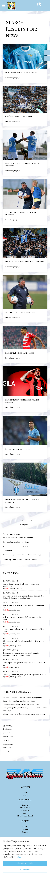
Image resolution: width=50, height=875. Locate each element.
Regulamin (18, 857)
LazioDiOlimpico (11, 598)
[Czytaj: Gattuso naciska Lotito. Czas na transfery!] (25, 194)
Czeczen (6, 697)
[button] (3, 5)
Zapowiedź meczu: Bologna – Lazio (16, 542)
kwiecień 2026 (8, 744)
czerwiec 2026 (8, 736)
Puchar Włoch (25, 807)
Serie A (25, 805)
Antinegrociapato (9, 708)
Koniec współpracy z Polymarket (21, 72)
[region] (25, 856)
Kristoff (5, 714)
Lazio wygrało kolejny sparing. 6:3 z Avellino (22, 164)
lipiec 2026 (6, 733)
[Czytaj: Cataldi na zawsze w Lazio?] (25, 430)
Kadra (25, 813)
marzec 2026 (7, 747)
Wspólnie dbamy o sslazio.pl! (19, 116)
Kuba (7, 588)
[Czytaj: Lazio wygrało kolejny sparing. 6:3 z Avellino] (25, 144)
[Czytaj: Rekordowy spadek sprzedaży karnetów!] (25, 243)
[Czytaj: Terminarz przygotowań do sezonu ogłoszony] (25, 479)
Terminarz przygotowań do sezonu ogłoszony (22, 500)
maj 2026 (6, 740)
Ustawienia (25, 870)
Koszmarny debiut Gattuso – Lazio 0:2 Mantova (20, 559)
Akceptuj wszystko (25, 863)
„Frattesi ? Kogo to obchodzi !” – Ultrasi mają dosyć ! (22, 555)
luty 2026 (6, 751)
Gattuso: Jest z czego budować (20, 312)
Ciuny (5, 701)
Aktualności (25, 810)
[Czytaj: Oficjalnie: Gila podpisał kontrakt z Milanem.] (25, 381)
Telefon (25, 795)
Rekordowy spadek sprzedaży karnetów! (24, 261)
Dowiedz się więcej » (12, 77)
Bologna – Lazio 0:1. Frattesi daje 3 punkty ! (18, 537)
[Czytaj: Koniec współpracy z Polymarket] (25, 56)
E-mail (25, 792)
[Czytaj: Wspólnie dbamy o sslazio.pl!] (25, 99)
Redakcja (25, 826)
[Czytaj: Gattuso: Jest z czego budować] (25, 291)
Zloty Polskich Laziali (25, 816)
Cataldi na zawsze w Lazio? (18, 449)
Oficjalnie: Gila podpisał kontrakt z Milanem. (22, 401)
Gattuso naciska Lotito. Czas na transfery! (20, 213)
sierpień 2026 (7, 729)
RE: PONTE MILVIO (10, 581)
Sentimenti (7, 704)
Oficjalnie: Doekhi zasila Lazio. (19, 353)
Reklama (25, 832)
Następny (25, 524)
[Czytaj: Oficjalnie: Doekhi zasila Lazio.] (25, 337)
